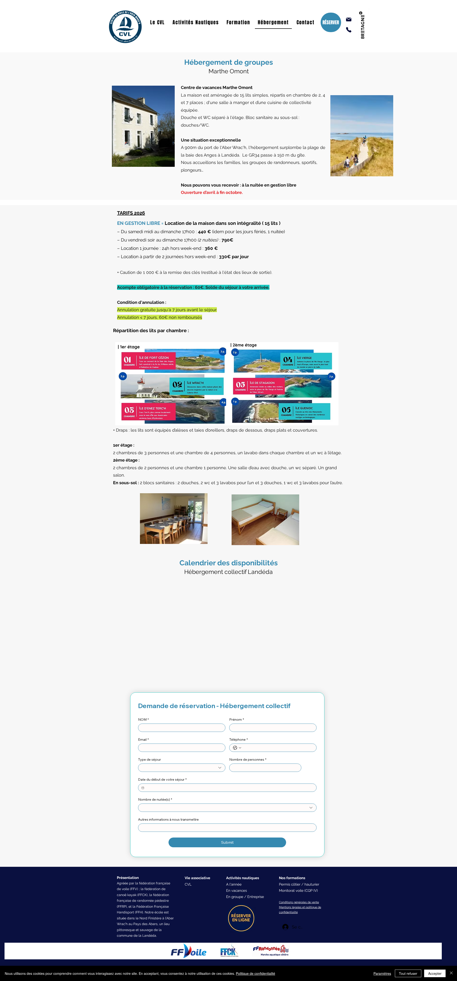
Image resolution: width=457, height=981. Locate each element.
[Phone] (349, 30)
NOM (143, 720)
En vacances (236, 890)
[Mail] (349, 19)
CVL (188, 884)
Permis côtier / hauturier (299, 884)
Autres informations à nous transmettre (168, 820)
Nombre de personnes (247, 760)
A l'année (234, 884)
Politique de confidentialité (255, 973)
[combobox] (181, 768)
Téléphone (238, 740)
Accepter (435, 973)
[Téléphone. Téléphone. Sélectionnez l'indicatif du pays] (237, 748)
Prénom (236, 720)
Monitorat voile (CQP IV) (298, 890)
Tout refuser (408, 973)
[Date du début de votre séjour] (142, 787)
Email (143, 740)
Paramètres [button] (382, 973)
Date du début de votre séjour (162, 780)
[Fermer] (451, 973)
